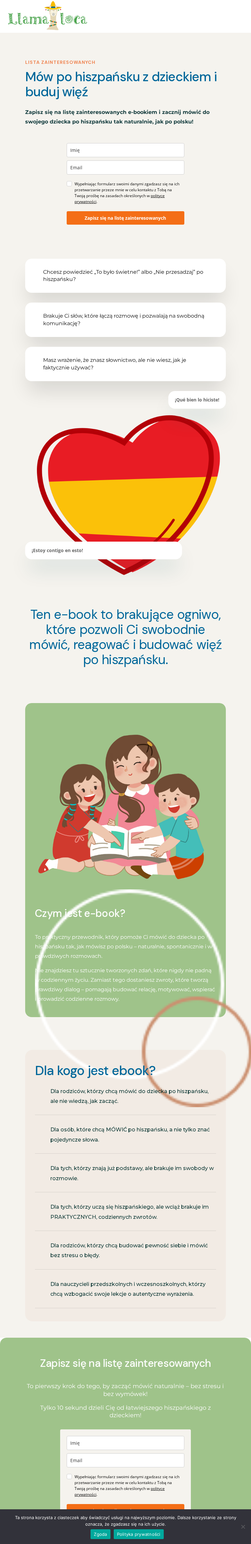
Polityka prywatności (138, 1534)
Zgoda (100, 1534)
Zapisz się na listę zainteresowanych (125, 218)
